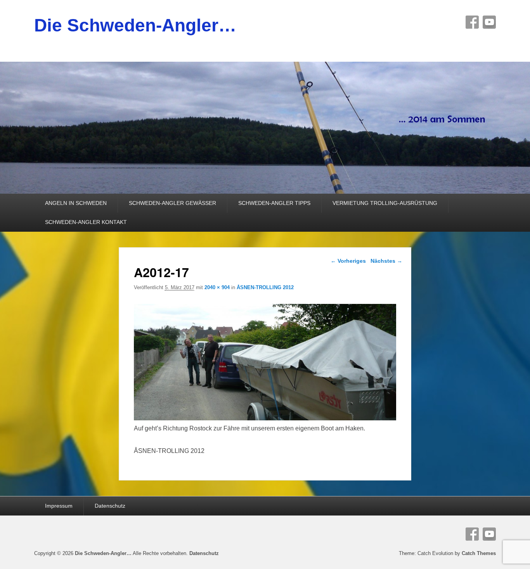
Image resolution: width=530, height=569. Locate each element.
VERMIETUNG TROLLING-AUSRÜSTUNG (385, 203)
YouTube (489, 22)
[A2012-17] (265, 418)
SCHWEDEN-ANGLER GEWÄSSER (172, 203)
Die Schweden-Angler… (135, 25)
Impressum (59, 506)
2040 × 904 (217, 287)
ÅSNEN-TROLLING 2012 (265, 287)
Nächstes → (386, 261)
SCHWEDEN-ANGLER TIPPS (274, 203)
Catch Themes (479, 553)
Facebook (472, 22)
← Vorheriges (348, 261)
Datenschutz (110, 506)
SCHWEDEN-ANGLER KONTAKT (86, 222)
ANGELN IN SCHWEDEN (76, 203)
